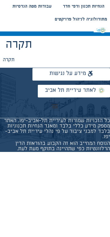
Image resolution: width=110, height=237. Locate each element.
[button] (55, 106)
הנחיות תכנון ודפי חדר (83, 6)
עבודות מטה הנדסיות (32, 6)
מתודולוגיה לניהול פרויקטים (81, 19)
